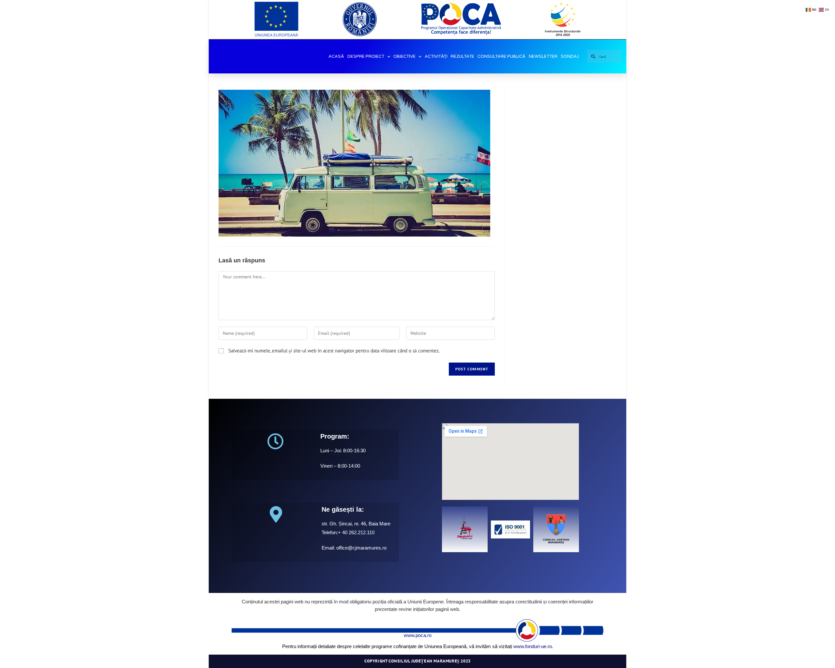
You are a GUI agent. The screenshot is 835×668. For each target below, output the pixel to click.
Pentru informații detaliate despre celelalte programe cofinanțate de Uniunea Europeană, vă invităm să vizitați (397, 646)
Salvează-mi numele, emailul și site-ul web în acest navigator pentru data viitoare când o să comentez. (334, 351)
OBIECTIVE (404, 56)
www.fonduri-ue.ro (532, 646)
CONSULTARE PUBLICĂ (501, 56)
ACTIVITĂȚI (436, 56)
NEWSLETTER (543, 56)
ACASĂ (336, 56)
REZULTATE (462, 56)
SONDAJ (570, 56)
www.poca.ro (418, 635)
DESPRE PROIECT (365, 56)
